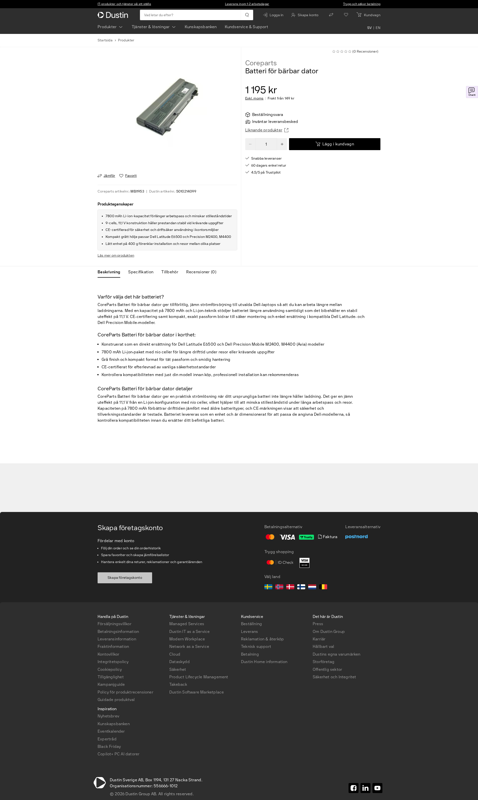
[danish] (290, 587)
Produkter (107, 26)
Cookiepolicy (110, 669)
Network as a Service (189, 646)
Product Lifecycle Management (198, 677)
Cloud (174, 654)
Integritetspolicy (113, 661)
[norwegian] (279, 587)
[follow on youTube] (377, 788)
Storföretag (323, 661)
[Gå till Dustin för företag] (114, 15)
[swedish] (268, 587)
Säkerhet (177, 669)
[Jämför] (331, 15)
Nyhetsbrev (108, 716)
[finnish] (301, 587)
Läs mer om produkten (116, 255)
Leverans (249, 631)
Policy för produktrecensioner (125, 692)
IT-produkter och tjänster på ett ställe (124, 4)
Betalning (250, 654)
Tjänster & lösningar (151, 26)
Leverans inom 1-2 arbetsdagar (247, 4)
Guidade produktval (116, 699)
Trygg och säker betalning (361, 4)
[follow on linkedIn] (365, 788)
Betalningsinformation (118, 631)
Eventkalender (111, 731)
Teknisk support (256, 646)
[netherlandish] (312, 587)
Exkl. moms (254, 98)
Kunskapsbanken (201, 26)
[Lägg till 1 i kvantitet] (282, 144)
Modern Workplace (187, 639)
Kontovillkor (108, 654)
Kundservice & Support (246, 26)
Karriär (319, 639)
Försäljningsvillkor (114, 623)
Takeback (178, 684)
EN (378, 28)
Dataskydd (179, 661)
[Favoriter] (346, 15)
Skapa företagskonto (125, 578)
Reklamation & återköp (262, 639)
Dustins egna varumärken (336, 654)
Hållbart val (323, 646)
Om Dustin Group (329, 631)
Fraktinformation (113, 646)
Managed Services (186, 623)
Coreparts (261, 63)
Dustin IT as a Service (189, 631)
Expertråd (107, 739)
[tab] (111, 272)
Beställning (251, 623)
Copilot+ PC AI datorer (118, 754)
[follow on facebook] (353, 788)
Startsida (105, 40)
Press (318, 623)
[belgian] (323, 587)
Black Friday (109, 746)
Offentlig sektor (327, 669)
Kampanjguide (111, 684)
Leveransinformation (117, 639)
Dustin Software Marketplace (196, 692)
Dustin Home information (264, 661)
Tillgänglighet (111, 677)
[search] (247, 15)
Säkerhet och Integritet (334, 677)
